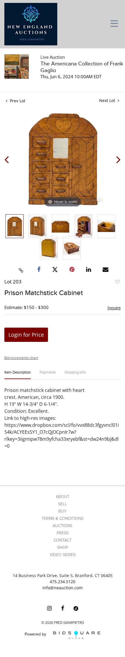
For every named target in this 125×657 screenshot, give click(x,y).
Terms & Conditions (62, 518)
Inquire (114, 307)
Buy (62, 511)
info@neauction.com (62, 587)
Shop (62, 547)
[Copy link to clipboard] (21, 269)
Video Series (63, 554)
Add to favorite (117, 282)
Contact (62, 540)
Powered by (36, 634)
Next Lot (107, 100)
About (62, 496)
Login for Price (26, 334)
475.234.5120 (62, 581)
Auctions (62, 525)
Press (63, 533)
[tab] (17, 374)
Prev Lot (17, 100)
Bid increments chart (21, 357)
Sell (62, 503)
